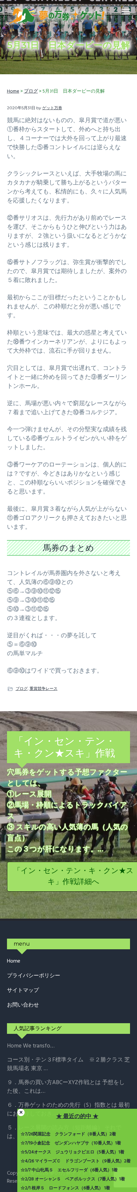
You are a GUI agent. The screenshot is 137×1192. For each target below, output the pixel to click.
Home (13, 961)
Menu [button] (118, 11)
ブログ (22, 688)
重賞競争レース (44, 688)
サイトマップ (23, 991)
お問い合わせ (23, 1005)
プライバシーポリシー (33, 976)
